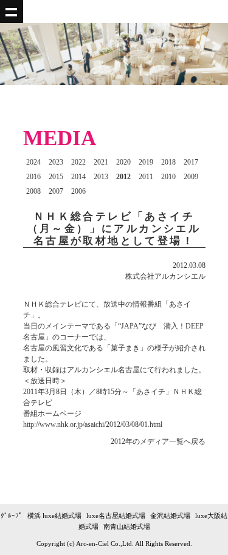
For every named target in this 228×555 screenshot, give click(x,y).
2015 (56, 176)
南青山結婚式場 (126, 526)
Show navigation (11, 11)
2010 (168, 176)
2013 (101, 176)
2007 (56, 191)
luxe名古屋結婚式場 (115, 515)
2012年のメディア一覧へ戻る (158, 441)
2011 (146, 176)
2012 (123, 176)
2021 (101, 162)
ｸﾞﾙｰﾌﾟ (11, 515)
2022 (78, 162)
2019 (146, 162)
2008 (33, 191)
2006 (78, 191)
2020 (123, 162)
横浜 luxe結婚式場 (54, 515)
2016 (33, 176)
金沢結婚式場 (170, 515)
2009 (191, 176)
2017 (191, 162)
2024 (33, 162)
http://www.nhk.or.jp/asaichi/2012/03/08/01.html (92, 424)
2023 (56, 162)
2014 (78, 176)
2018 (168, 162)
